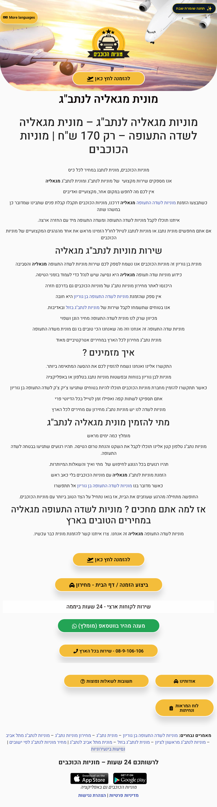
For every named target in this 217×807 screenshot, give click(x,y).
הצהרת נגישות (92, 795)
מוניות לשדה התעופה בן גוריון (101, 296)
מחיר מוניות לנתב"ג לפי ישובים (37, 742)
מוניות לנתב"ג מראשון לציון (180, 742)
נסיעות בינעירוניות (108, 749)
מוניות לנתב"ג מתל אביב (28, 735)
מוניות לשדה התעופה (156, 202)
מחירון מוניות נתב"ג (73, 735)
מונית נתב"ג (107, 735)
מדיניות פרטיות (124, 795)
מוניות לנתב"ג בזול (82, 307)
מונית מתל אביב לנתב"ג (91, 742)
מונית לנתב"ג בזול (134, 742)
